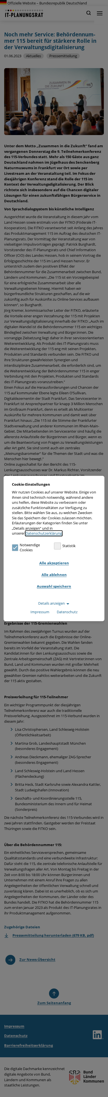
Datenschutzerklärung (43, 533)
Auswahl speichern (54, 586)
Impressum (39, 612)
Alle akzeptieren (54, 562)
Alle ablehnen (54, 574)
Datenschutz (67, 612)
